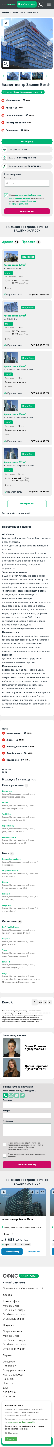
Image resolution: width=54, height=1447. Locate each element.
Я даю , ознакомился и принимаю (26, 199)
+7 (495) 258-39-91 (39, 294)
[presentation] (4, 43)
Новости (8, 1383)
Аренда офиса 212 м (15, 461)
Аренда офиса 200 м (15, 366)
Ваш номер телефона (10, 178)
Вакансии (8, 1378)
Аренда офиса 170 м (15, 264)
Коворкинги (10, 1365)
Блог (5, 1387)
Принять (11, 1439)
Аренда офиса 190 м (15, 315)
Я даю (26, 1155)
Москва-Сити (11, 1305)
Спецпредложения (14, 1370)
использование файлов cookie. (21, 1422)
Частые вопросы (13, 1374)
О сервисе (9, 1361)
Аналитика (9, 1391)
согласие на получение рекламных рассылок (26, 1155)
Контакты (9, 1396)
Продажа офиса (12, 1331)
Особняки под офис (14, 1314)
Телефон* (7, 1110)
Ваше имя (7, 1100)
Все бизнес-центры (14, 1310)
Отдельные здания (14, 1318)
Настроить (13, 1433)
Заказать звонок (27, 211)
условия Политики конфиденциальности (22, 202)
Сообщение (8, 1121)
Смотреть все (34, 1251)
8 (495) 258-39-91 (35, 1049)
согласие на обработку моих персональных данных (25, 196)
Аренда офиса (11, 1301)
